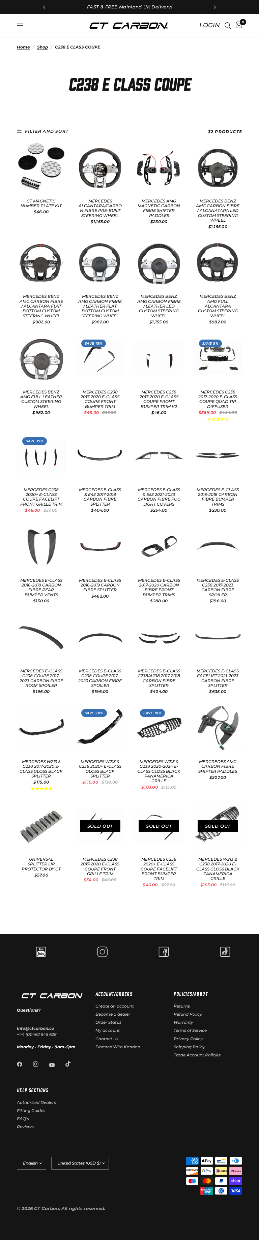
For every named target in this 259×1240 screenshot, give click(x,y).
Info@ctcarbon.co (35, 1028)
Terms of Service (190, 1030)
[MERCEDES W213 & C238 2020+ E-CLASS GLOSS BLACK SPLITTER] (100, 728)
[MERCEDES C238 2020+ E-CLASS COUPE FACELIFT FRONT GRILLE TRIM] (41, 456)
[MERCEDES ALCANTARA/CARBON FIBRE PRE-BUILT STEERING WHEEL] (100, 167)
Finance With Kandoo (117, 1046)
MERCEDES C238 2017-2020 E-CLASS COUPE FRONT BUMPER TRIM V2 (159, 399)
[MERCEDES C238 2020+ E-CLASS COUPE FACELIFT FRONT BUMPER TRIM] (159, 825)
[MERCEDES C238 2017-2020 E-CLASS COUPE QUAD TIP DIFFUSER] (218, 358)
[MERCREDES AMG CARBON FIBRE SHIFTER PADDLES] (218, 728)
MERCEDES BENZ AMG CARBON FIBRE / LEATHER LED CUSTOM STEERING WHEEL (159, 306)
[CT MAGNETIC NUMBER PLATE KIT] (41, 167)
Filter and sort (46, 131)
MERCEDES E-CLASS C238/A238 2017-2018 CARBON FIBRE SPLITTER (159, 678)
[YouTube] (56, 1065)
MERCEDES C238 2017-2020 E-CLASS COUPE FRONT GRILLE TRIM (100, 866)
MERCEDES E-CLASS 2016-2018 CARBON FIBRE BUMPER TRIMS (218, 497)
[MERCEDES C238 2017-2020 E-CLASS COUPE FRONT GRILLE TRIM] (100, 825)
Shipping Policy (189, 1046)
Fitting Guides (31, 1110)
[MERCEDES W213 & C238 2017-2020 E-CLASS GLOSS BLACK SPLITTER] (41, 728)
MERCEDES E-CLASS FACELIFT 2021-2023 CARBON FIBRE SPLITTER (218, 678)
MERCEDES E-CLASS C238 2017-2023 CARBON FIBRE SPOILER (218, 587)
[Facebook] (24, 1064)
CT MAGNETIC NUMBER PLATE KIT (41, 203)
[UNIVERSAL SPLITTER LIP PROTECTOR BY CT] (41, 825)
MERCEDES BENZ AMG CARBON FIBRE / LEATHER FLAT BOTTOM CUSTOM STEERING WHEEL (100, 306)
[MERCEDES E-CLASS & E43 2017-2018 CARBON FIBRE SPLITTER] (100, 456)
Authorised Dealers (36, 1102)
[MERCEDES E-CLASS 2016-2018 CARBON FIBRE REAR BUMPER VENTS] (41, 546)
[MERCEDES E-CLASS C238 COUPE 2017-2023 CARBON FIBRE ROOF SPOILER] (41, 637)
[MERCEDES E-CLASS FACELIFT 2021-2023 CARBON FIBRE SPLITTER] (218, 637)
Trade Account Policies (197, 1054)
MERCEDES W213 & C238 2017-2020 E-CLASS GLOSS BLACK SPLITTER (41, 768)
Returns (182, 1006)
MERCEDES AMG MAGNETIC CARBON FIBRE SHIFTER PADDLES (159, 208)
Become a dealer (112, 1014)
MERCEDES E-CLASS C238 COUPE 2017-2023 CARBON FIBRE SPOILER (100, 678)
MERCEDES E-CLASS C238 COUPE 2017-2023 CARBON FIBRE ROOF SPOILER (41, 678)
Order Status (108, 1022)
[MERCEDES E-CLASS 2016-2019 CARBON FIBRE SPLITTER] (100, 546)
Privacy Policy (188, 1038)
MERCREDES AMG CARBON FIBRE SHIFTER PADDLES (217, 766)
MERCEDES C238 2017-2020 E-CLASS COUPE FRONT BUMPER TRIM (100, 399)
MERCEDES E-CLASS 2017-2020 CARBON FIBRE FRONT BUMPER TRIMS (159, 587)
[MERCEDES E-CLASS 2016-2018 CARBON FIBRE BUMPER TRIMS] (218, 456)
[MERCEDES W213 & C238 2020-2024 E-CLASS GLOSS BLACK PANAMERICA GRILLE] (159, 728)
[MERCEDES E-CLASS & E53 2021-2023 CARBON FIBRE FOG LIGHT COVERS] (159, 456)
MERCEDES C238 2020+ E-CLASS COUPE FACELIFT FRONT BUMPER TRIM (159, 869)
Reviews (25, 1126)
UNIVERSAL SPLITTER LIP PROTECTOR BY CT (41, 864)
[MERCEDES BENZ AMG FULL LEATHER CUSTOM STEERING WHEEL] (41, 358)
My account (107, 1030)
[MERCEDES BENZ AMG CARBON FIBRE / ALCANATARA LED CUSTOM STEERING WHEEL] (218, 167)
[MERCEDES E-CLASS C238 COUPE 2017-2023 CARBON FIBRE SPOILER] (100, 637)
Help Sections (32, 1090)
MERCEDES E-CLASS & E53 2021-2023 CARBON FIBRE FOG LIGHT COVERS (159, 497)
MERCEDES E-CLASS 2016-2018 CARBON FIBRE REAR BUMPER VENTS (41, 587)
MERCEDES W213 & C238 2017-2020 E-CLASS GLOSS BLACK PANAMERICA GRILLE (217, 869)
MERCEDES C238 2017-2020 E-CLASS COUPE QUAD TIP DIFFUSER (217, 399)
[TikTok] (72, 1063)
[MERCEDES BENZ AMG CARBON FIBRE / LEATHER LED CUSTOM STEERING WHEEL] (159, 263)
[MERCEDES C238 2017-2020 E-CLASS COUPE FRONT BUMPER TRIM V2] (159, 358)
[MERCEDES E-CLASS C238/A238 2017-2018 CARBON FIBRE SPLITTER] (159, 637)
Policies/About (191, 993)
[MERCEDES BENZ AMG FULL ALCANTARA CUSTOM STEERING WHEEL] (218, 263)
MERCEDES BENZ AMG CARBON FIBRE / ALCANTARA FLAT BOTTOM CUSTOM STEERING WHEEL (41, 306)
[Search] (227, 25)
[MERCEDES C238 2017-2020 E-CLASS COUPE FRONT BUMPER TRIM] (100, 358)
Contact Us (106, 1038)
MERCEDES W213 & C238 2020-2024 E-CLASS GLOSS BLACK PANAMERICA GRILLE (158, 771)
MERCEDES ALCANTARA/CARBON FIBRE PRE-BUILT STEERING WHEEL (100, 208)
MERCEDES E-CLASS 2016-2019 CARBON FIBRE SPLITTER (100, 585)
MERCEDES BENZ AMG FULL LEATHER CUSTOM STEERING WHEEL (41, 399)
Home (23, 47)
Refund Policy (188, 1014)
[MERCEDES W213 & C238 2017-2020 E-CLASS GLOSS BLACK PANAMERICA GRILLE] (218, 825)
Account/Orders (114, 993)
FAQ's (23, 1118)
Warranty (183, 1022)
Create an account (114, 1006)
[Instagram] (40, 1064)
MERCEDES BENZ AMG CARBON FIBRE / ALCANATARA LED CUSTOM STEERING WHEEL (217, 211)
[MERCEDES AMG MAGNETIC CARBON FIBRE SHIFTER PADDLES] (159, 167)
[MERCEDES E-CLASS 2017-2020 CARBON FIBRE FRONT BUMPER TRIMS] (159, 546)
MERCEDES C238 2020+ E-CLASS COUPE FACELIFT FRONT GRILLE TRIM (41, 497)
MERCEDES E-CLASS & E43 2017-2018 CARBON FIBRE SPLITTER (100, 497)
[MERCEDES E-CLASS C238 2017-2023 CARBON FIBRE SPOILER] (218, 546)
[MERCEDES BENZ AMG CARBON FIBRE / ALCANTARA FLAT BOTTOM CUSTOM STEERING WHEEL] (41, 263)
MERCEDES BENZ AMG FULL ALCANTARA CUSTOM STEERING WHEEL (218, 306)
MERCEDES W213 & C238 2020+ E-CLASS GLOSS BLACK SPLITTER (100, 768)
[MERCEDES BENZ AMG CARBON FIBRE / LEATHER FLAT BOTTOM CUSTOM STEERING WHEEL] (100, 263)
